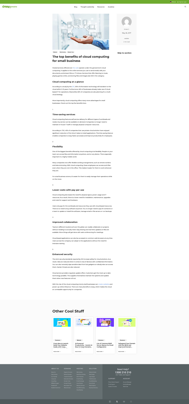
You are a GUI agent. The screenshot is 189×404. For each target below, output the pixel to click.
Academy (111, 7)
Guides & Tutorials (112, 386)
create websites (103, 284)
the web (76, 68)
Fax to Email (92, 383)
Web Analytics (92, 385)
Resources (101, 7)
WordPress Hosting (81, 374)
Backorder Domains (68, 378)
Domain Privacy (67, 383)
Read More (57, 351)
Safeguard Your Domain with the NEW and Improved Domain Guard (126, 346)
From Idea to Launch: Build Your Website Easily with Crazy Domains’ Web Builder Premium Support (61, 347)
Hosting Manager (127, 384)
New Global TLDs (68, 385)
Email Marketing (93, 381)
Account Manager (127, 382)
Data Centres (54, 374)
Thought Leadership (87, 7)
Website (55, 52)
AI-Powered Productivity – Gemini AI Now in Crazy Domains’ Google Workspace (83, 346)
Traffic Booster (92, 378)
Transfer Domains (68, 376)
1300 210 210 (123, 372)
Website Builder (92, 372)
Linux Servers (80, 383)
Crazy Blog (53, 381)
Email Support (111, 384)
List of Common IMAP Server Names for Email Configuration (105, 345)
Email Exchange (80, 381)
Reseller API (54, 385)
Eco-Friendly (54, 376)
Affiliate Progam (55, 383)
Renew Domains (68, 374)
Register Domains (68, 372)
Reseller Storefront (55, 387)
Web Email (125, 386)
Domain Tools (67, 381)
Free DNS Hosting (81, 387)
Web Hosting (63, 52)
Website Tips (71, 52)
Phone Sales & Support (113, 382)
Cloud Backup (80, 390)
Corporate (53, 378)
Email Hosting (80, 378)
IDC (73, 86)
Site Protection (80, 376)
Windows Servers (81, 385)
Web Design (92, 374)
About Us (53, 372)
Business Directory (93, 387)
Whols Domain (67, 387)
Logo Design (92, 376)
